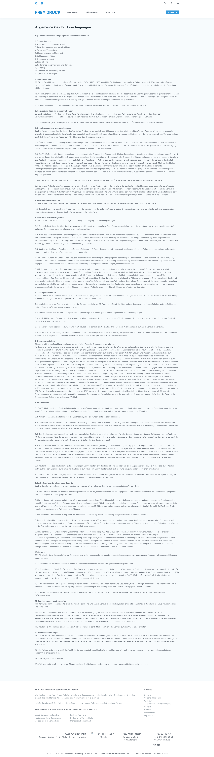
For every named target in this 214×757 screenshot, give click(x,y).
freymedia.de (123, 754)
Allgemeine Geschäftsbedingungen (159, 704)
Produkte (72, 12)
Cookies (147, 710)
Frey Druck (48, 12)
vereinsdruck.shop (160, 754)
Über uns (110, 12)
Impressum (148, 715)
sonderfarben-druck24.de (141, 754)
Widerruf (148, 701)
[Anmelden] (171, 3)
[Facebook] (36, 3)
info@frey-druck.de (161, 740)
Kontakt (147, 707)
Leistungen (91, 12)
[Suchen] (165, 3)
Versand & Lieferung (152, 698)
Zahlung (147, 695)
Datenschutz (149, 712)
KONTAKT (172, 12)
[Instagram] (42, 3)
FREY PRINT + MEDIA (92, 754)
